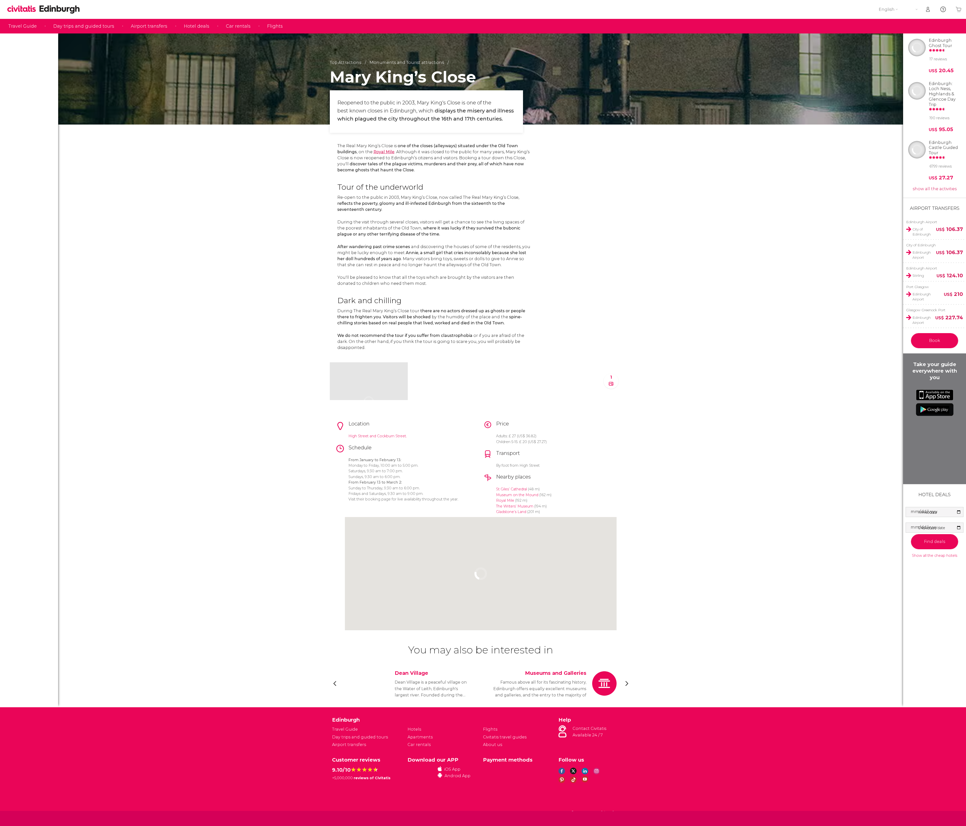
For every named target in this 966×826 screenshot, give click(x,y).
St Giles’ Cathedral (511, 489)
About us (492, 744)
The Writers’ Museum (514, 506)
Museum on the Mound (517, 495)
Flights (275, 26)
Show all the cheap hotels (934, 556)
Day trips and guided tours (83, 26)
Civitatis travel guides (505, 737)
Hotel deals (196, 26)
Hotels (414, 729)
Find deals (934, 541)
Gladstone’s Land (511, 511)
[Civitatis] (344, 818)
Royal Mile (384, 151)
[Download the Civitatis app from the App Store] (934, 395)
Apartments (420, 737)
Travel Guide (22, 26)
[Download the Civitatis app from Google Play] (934, 409)
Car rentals (238, 26)
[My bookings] (928, 9)
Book (934, 340)
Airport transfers (149, 26)
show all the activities (935, 188)
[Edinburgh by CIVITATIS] (23, 9)
